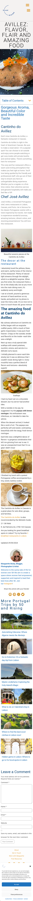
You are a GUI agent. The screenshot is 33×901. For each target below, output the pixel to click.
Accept (16, 884)
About (16, 850)
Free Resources (16, 859)
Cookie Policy (8, 898)
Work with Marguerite (16, 856)
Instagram (8, 584)
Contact (26, 898)
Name (4, 807)
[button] (30, 866)
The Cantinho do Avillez (10, 517)
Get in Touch (16, 853)
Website (4, 823)
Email (3, 815)
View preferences (16, 894)
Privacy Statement (18, 898)
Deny (16, 889)
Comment (5, 782)
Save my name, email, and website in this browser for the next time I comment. (16, 835)
